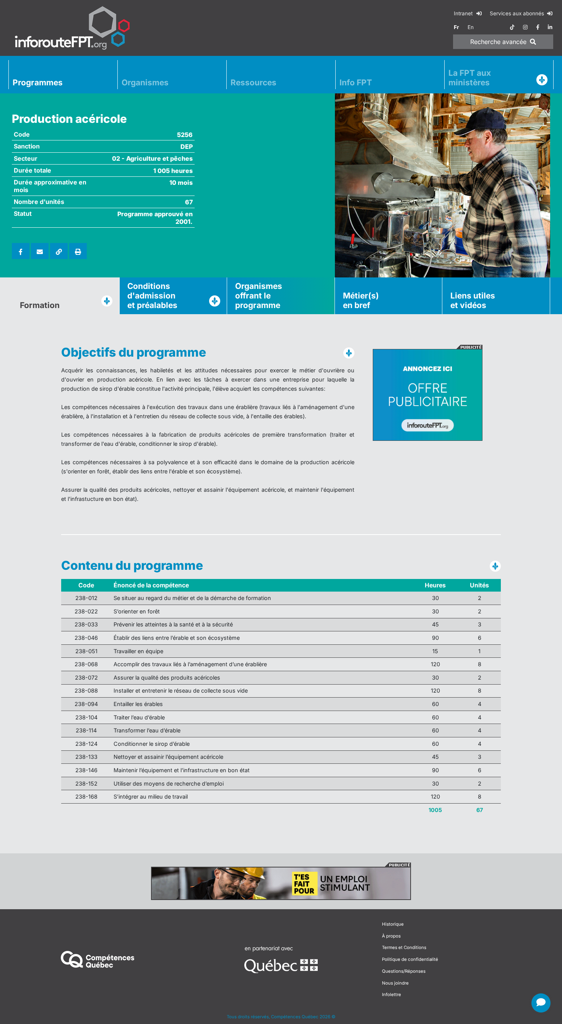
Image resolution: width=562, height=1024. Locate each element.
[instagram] (525, 27)
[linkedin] (550, 27)
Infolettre (391, 994)
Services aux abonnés (518, 13)
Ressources (253, 82)
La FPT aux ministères (469, 77)
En (471, 27)
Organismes (145, 82)
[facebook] (538, 27)
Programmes (38, 82)
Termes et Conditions (404, 947)
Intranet (464, 13)
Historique (393, 924)
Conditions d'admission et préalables (152, 295)
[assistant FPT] (541, 1003)
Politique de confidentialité (410, 959)
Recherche (498, 42)
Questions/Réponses (404, 971)
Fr (456, 27)
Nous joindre (395, 983)
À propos (391, 936)
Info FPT (355, 82)
